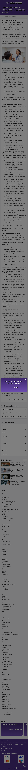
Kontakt (15, 387)
